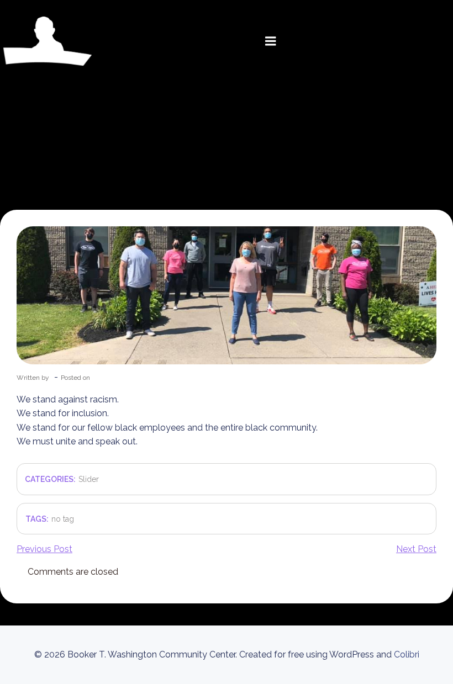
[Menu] (270, 41)
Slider (88, 479)
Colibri (406, 654)
